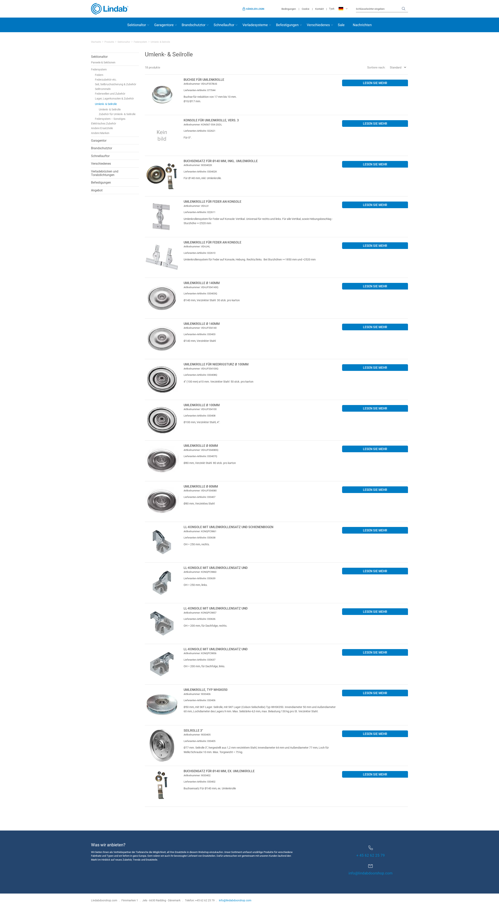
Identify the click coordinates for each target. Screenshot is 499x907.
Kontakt (319, 9)
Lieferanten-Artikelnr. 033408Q (200, 375)
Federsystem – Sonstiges (110, 119)
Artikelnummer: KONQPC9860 (200, 572)
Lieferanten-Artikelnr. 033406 (199, 700)
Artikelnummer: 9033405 (197, 734)
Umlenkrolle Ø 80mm (201, 445)
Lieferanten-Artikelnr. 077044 (199, 90)
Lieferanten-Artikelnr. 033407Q (200, 456)
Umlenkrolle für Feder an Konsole (212, 201)
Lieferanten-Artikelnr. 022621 (199, 130)
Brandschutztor (193, 24)
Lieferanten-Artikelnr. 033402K (200, 171)
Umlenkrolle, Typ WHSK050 (205, 690)
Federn (99, 75)
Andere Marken (100, 133)
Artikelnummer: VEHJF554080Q (201, 450)
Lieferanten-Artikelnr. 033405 (199, 741)
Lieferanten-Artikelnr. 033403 (199, 334)
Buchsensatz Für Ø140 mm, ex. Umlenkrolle (219, 771)
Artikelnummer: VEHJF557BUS (200, 83)
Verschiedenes (318, 24)
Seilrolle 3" (193, 730)
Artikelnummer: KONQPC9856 (200, 653)
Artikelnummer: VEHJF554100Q (201, 368)
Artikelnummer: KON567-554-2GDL (203, 124)
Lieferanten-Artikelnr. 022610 (199, 253)
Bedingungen (288, 9)
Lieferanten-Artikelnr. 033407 (199, 497)
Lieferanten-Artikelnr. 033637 (199, 659)
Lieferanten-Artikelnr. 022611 (199, 212)
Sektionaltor (136, 24)
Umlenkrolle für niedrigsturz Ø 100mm (216, 364)
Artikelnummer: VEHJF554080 (200, 490)
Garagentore (164, 24)
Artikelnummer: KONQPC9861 (200, 531)
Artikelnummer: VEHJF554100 (200, 409)
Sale (341, 24)
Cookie (305, 9)
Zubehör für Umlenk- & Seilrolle (117, 114)
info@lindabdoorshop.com (371, 873)
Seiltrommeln (103, 89)
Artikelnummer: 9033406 (197, 694)
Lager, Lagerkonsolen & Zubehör (114, 98)
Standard (395, 67)
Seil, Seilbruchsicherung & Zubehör (115, 84)
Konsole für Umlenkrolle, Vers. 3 (211, 120)
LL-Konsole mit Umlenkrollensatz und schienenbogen (228, 527)
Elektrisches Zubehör (103, 123)
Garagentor (98, 140)
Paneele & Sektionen (103, 62)
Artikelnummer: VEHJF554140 (200, 328)
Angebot (97, 190)
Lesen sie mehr (375, 83)
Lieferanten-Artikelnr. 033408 (199, 415)
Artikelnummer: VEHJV (196, 206)
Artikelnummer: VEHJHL (197, 246)
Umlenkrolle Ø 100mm (202, 405)
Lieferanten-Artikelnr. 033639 (199, 578)
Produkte (109, 41)
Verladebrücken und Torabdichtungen (104, 173)
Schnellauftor (224, 24)
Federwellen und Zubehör (110, 93)
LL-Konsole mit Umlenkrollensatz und (216, 568)
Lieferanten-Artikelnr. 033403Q (200, 293)
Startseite (96, 41)
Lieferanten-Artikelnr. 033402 (199, 781)
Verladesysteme (255, 24)
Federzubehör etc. (106, 79)
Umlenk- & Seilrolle (106, 104)
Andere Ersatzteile (102, 128)
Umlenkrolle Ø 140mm (202, 283)
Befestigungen (287, 24)
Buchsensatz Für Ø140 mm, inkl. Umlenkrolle (221, 161)
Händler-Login (255, 8)
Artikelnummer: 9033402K (198, 165)
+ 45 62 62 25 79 (370, 855)
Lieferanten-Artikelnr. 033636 (199, 619)
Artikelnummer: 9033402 (197, 775)
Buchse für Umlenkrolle (204, 79)
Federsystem (140, 41)
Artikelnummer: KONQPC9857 (200, 612)
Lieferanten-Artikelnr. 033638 (199, 537)
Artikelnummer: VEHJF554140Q (201, 287)
